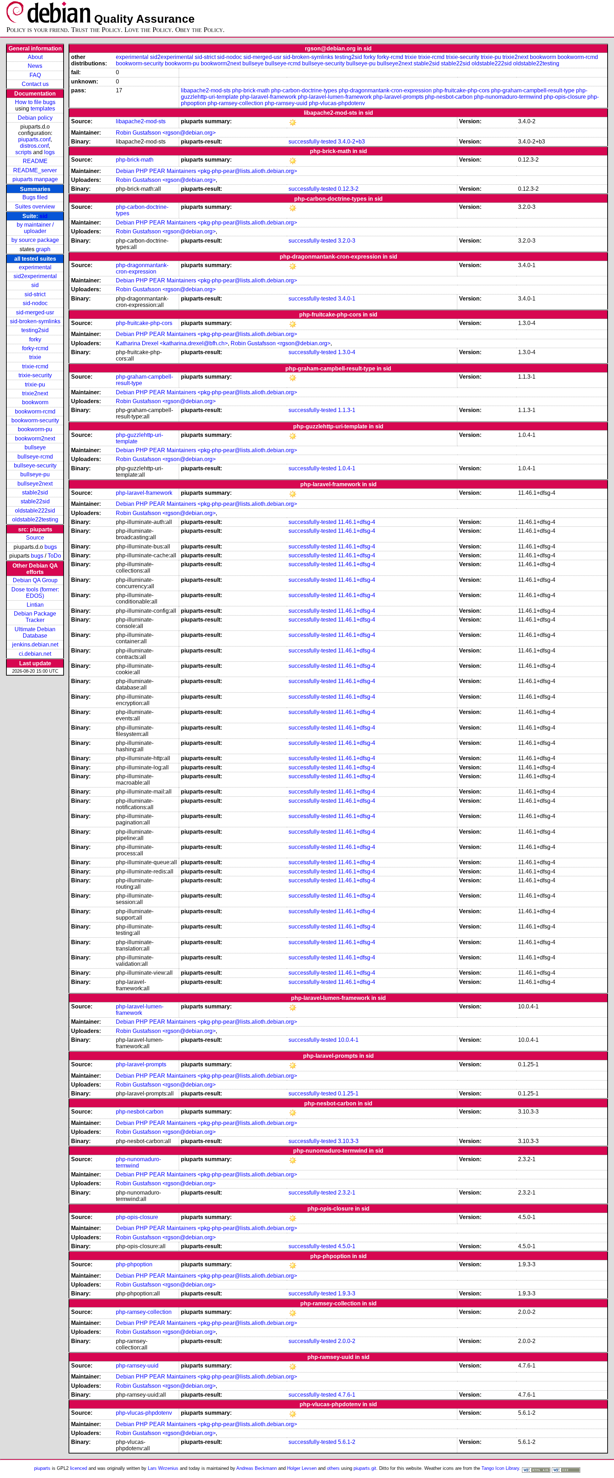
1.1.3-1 (346, 410)
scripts (23, 152)
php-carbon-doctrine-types (304, 90)
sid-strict (35, 294)
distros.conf (34, 146)
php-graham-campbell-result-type (533, 90)
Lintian (35, 605)
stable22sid (35, 501)
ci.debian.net (35, 654)
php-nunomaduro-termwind (508, 97)
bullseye (35, 447)
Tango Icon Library (500, 1468)
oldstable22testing (35, 519)
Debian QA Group (35, 580)
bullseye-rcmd (35, 457)
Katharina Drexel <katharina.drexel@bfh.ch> (172, 343)
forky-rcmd (35, 348)
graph (43, 249)
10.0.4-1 (348, 1040)
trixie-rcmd (35, 366)
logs (49, 152)
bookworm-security (35, 420)
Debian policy (35, 118)
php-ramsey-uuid (286, 103)
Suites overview (35, 207)
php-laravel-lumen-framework (335, 97)
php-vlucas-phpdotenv (337, 103)
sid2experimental (35, 276)
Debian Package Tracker (35, 617)
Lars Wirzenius (163, 1468)
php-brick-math (251, 90)
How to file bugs (35, 102)
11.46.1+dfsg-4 (356, 522)
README (35, 161)
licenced (78, 1468)
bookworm (35, 402)
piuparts (42, 1468)
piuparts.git (365, 1468)
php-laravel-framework (268, 97)
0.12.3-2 (348, 189)
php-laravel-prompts (398, 97)
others (333, 1468)
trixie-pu (35, 384)
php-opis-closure (565, 97)
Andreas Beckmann (256, 1468)
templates (43, 108)
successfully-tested (312, 142)
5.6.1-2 (346, 1442)
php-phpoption (134, 1264)
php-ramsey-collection (235, 103)
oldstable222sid (35, 511)
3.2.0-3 (346, 241)
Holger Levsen (302, 1468)
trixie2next (35, 393)
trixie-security (35, 375)
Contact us (35, 84)
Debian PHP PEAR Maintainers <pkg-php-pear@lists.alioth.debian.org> (206, 171)
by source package (35, 240)
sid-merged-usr (35, 312)
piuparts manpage (35, 179)
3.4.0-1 (346, 299)
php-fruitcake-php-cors (461, 90)
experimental (35, 267)
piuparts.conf (34, 139)
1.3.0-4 (346, 352)
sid (43, 216)
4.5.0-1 (346, 1246)
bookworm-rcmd (35, 411)
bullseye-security (35, 465)
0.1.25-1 (348, 1093)
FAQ (35, 75)
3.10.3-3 (348, 1141)
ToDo (54, 556)
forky (35, 339)
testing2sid (35, 330)
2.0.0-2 (346, 1341)
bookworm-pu (35, 429)
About (35, 57)
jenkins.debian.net (35, 644)
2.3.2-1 (346, 1193)
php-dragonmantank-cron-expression (385, 90)
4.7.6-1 (346, 1395)
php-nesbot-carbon (449, 97)
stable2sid (35, 492)
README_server (35, 170)
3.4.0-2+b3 (351, 142)
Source (35, 538)
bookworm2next (35, 438)
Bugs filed (35, 197)
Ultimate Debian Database (35, 632)
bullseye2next (35, 484)
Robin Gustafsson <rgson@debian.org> (166, 133)
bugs (50, 547)
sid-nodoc (35, 303)
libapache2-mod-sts (206, 90)
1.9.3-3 (346, 1293)
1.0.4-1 (346, 468)
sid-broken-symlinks (35, 321)
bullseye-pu (35, 474)
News (35, 66)
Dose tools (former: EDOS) (35, 592)
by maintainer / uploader (35, 228)
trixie (35, 357)
